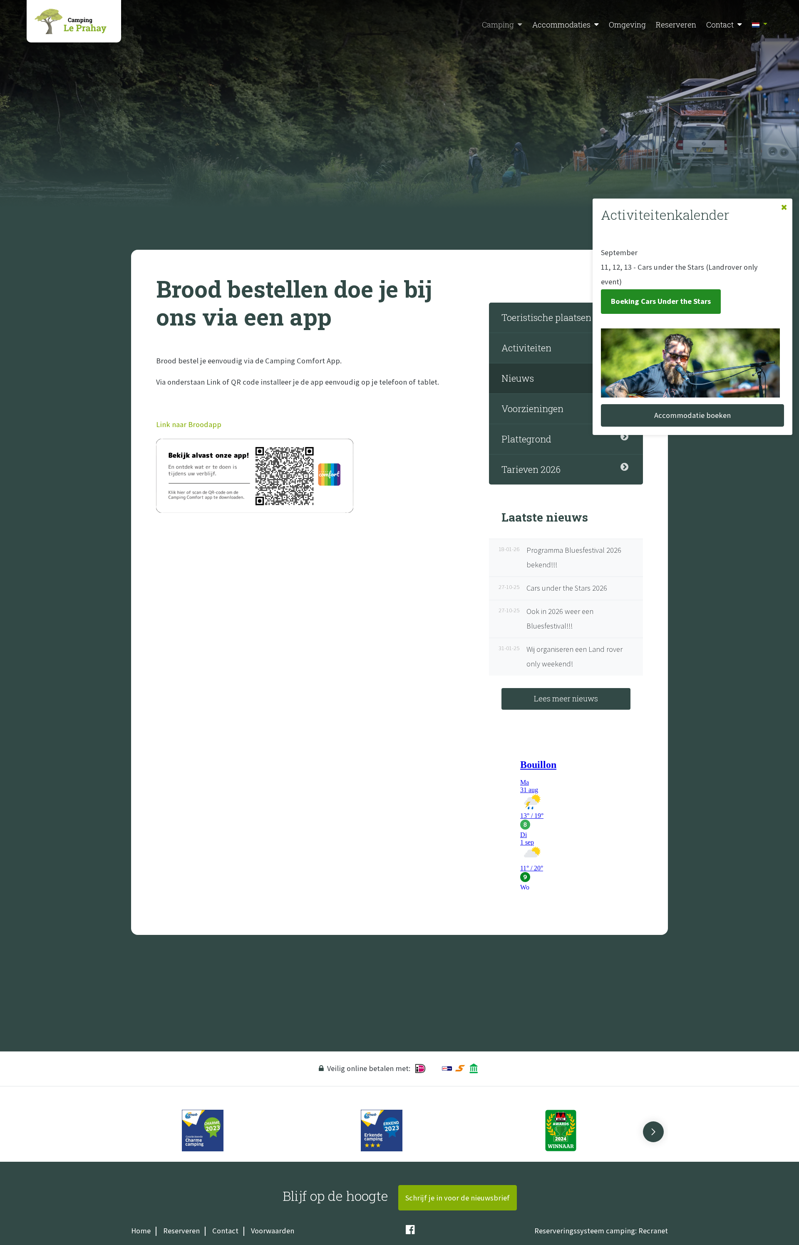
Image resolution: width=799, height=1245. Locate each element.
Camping (498, 25)
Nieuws (517, 378)
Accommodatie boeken (692, 415)
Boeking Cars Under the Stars (661, 301)
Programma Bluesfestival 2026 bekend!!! (561, 557)
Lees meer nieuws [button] (566, 698)
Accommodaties (561, 25)
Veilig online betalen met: (368, 1068)
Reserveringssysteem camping (584, 1230)
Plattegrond (526, 439)
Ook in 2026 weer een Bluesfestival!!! (547, 618)
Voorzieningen (532, 409)
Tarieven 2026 (531, 469)
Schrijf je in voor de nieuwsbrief (457, 1198)
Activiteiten (526, 348)
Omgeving (627, 25)
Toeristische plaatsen (546, 317)
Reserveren (676, 25)
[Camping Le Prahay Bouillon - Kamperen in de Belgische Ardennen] (74, 21)
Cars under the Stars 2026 (554, 588)
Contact (720, 25)
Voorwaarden (272, 1230)
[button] (520, 25)
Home (141, 1230)
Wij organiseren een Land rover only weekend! (562, 656)
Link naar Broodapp (188, 424)
